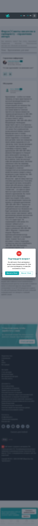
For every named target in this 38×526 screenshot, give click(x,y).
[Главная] (7, 16)
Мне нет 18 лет (26, 273)
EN (24, 15)
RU (21, 15)
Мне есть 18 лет (12, 273)
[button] (34, 16)
